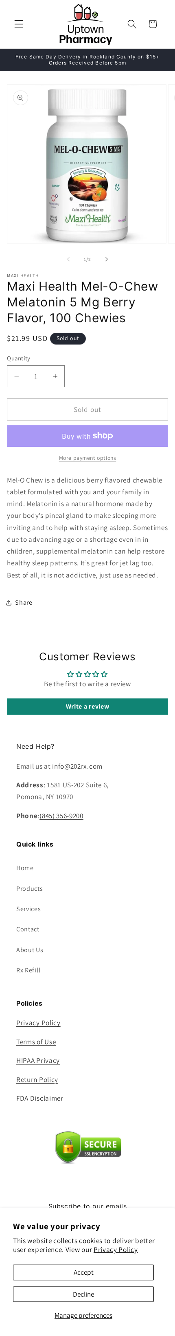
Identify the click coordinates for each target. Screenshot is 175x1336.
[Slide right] (107, 259)
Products (29, 888)
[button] (19, 24)
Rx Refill (28, 970)
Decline (83, 1294)
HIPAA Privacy (38, 1060)
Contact (27, 929)
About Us (30, 950)
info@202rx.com (77, 766)
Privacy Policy (116, 1249)
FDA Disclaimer (39, 1098)
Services (28, 909)
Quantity (19, 358)
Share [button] (23, 602)
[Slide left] (68, 259)
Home (25, 868)
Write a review (87, 706)
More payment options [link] (87, 457)
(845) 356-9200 (61, 815)
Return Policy (37, 1079)
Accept (84, 1272)
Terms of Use (36, 1041)
